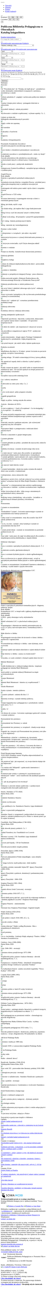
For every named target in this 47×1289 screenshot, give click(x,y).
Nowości (8, 5)
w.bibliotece (7, 1211)
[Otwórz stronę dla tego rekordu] (23, 87)
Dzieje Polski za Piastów (9, 1170)
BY (21, 17)
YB (17, 17)
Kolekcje (25, 43)
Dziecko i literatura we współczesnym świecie (17, 1184)
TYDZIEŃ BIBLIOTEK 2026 (11, 1252)
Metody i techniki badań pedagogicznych (15, 1137)
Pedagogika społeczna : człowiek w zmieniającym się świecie (22, 1125)
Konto (10, 11)
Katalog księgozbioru (8, 37)
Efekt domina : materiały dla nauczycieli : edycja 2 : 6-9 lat (21, 1164)
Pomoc (7, 9)
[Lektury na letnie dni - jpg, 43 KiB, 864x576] (10, 1246)
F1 (14, 19)
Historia (8, 7)
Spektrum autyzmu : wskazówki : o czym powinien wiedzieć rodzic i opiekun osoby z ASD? (22, 1148)
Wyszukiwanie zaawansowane (11, 43)
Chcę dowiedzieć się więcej (11, 1278)
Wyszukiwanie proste (8, 49)
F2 (17, 19)
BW (13, 17)
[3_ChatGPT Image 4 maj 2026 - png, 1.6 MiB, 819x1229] (14, 1267)
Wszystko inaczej (7, 1180)
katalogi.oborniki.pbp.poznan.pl (12, 1244)
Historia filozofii (6, 1129)
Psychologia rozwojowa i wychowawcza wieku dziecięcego (21, 1133)
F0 (10, 19)
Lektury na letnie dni (8, 1219)
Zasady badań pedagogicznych (11, 1121)
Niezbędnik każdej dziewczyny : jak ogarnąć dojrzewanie (21, 1143)
